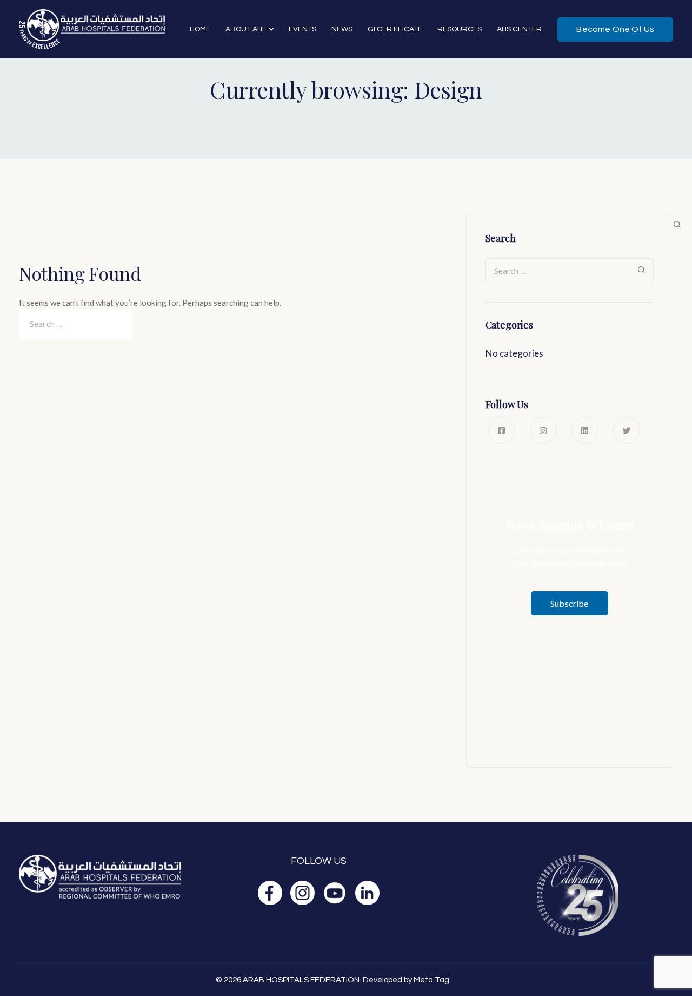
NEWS (341, 29)
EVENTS (302, 29)
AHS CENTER (519, 29)
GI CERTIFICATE (395, 29)
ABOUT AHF (246, 29)
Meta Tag (431, 980)
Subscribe (569, 603)
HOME (200, 29)
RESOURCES (459, 29)
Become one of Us (615, 29)
